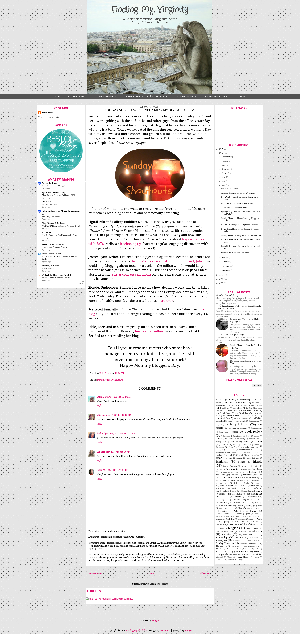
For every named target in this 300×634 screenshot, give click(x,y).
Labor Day (235, 491)
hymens (219, 480)
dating (244, 444)
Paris (236, 511)
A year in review (48, 268)
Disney (219, 450)
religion (233, 528)
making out (256, 493)
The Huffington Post (251, 546)
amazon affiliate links (235, 402)
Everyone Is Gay (250, 452)
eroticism (234, 452)
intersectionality (222, 483)
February (226, 266)
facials (229, 455)
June (224, 181)
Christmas (234, 441)
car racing (240, 439)
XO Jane (238, 560)
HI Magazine (225, 472)
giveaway (245, 466)
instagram (255, 480)
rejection (222, 528)
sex (232, 531)
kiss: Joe (219, 488)
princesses (220, 519)
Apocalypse (220, 405)
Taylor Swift (243, 543)
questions (244, 521)
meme (218, 500)
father (249, 458)
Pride (257, 516)
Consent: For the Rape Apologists (231, 334)
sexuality (226, 534)
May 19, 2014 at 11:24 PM (115, 470)
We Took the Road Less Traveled (56, 275)
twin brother (241, 551)
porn (248, 514)
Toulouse (219, 552)
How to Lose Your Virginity (233, 477)
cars (257, 439)
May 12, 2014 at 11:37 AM (123, 433)
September (226, 169)
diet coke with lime (250, 447)
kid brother (232, 485)
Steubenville (238, 540)
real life (243, 524)
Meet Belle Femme (76, 96)
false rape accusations (251, 455)
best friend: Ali (239, 408)
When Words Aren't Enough (227, 295)
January (225, 270)
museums (219, 505)
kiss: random (249, 488)
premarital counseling (224, 516)
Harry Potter (257, 469)
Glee (256, 466)
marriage (237, 496)
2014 (221, 153)
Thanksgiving (221, 546)
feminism (222, 461)
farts (230, 458)
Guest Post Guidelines (216, 96)
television (255, 543)
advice (231, 399)
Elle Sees (101, 452)
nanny (249, 505)
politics (239, 514)
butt (247, 436)
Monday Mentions (254, 500)
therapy (248, 549)
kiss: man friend (233, 488)
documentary (244, 450)
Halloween (245, 469)
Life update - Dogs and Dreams (54, 247)
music (230, 505)
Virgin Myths (242, 557)
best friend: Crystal (231, 410)
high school (239, 472)
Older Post (205, 573)
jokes (257, 483)
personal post (249, 510)
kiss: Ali (244, 486)
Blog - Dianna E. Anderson (54, 223)
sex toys (241, 531)
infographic (244, 480)
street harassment (253, 540)
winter (230, 560)
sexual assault (255, 531)
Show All (81, 283)
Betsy (99, 470)
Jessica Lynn (103, 433)
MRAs (248, 503)
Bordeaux (226, 436)
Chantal (100, 397)
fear (257, 458)
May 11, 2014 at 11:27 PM (118, 397)
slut (255, 534)
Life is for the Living (229, 189)
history (252, 471)
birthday (228, 421)
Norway (249, 508)
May (224, 185)
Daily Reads (239, 96)
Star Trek (239, 537)
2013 (221, 275)
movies (237, 502)
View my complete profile (48, 117)
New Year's (223, 508)
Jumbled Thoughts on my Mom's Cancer (238, 193)
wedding (219, 559)
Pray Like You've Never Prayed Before (237, 203)
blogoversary (256, 428)
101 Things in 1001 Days (187, 96)
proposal (241, 519)
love (242, 493)
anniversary (255, 403)
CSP (234, 445)
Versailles (249, 554)
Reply (99, 405)
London (233, 494)
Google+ (219, 469)
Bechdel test (224, 408)
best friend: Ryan (240, 418)
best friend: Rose (223, 418)
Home (58, 96)
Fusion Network (230, 466)
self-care (225, 531)
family (219, 457)
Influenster (231, 480)
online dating (221, 511)
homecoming (221, 475)
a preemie (165, 300)
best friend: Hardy (250, 410)
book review (253, 431)
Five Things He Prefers (51, 217)
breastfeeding (237, 436)
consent (258, 441)
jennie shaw (47, 202)
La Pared (226, 491)
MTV (257, 503)
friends (257, 461)
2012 (221, 279)
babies (250, 405)
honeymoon (247, 474)
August (225, 173)
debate (256, 445)
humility (255, 478)
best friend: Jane (242, 413)
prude (250, 519)
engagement (221, 452)
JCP (236, 483)
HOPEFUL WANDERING (53, 244)
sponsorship (221, 537)
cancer (230, 438)
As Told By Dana (49, 183)
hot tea (259, 475)
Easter (256, 450)
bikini (251, 418)
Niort (240, 508)
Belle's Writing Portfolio (105, 96)
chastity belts (221, 442)
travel (229, 552)
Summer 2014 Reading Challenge (235, 253)
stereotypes (221, 540)
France (241, 461)
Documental (230, 450)
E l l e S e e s (47, 232)
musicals (240, 505)
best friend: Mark (251, 416)
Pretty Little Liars (243, 516)
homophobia (235, 475)
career (250, 439)
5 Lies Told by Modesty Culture (234, 207)
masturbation (253, 497)
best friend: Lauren (231, 415)
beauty (259, 405)
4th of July (220, 400)
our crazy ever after (50, 266)
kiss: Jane (255, 486)
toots (257, 549)
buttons (256, 436)
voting (256, 557)
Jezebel (247, 483)
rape (217, 524)
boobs (235, 431)
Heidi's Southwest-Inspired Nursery (56, 278)
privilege (231, 519)
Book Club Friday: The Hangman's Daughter (239, 225)
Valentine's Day (235, 554)
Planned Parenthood (224, 514)
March (224, 262)
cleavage (246, 441)
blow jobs (223, 432)
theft (239, 549)
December (226, 156)
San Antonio (251, 528)
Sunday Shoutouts (114, 380)
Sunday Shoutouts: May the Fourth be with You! (241, 235)
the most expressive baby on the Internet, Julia (167, 261)
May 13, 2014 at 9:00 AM (118, 452)
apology (232, 405)
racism (256, 521)
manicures (225, 497)
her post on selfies (149, 331)
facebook (219, 455)
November (226, 161)
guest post (230, 469)
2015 (221, 149)
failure (238, 455)
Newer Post (95, 573)
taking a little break (49, 204)
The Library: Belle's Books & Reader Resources (146, 96)
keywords (220, 485)
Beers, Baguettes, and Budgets (54, 186)
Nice (232, 508)
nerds (260, 505)
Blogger (156, 620)
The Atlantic (235, 546)
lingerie (259, 491)
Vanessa (101, 415)
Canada (219, 438)
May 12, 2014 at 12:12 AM (118, 415)
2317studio (165, 630)
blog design (220, 425)
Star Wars (253, 537)
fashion (239, 458)
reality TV (257, 524)
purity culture (230, 521)
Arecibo (242, 405)
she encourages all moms (131, 274)
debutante (220, 447)
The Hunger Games (224, 549)
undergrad (220, 554)
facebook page (131, 244)
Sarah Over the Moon (51, 254)
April (224, 258)
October (225, 165)
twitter (256, 552)
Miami (227, 500)
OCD (257, 508)
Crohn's (225, 444)
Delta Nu (232, 447)
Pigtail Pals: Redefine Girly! (54, 192)
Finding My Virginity (150, 9)
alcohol (243, 399)
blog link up (239, 424)
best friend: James (223, 413)
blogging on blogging (238, 428)
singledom (243, 534)
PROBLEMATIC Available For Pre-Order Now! (61, 226)
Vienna (229, 557)
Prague (256, 514)
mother (100, 380)
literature (222, 494)
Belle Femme (47, 112)
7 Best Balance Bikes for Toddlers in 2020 (58, 195)
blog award (240, 421)
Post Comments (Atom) (156, 584)
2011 (221, 283)
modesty (237, 499)
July (224, 177)
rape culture (229, 524)
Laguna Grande (247, 491)
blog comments (254, 421)
